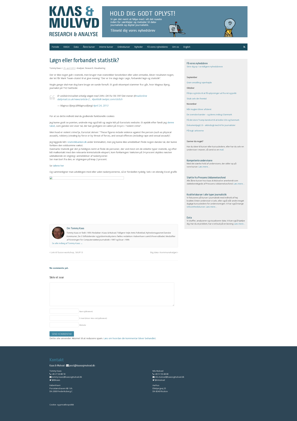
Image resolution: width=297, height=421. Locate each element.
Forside (55, 46)
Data (76, 46)
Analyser (80, 68)
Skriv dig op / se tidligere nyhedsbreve (205, 66)
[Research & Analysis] (74, 34)
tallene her (58, 165)
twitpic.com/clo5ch (112, 99)
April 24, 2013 (100, 105)
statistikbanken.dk (77, 141)
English (186, 46)
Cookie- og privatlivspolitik (62, 404)
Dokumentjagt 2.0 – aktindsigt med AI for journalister (211, 125)
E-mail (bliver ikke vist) (93, 318)
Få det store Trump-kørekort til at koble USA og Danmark (213, 120)
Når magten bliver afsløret (199, 109)
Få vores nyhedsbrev (157, 46)
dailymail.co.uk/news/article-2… (74, 99)
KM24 (66, 46)
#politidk (96, 99)
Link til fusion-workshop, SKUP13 (66, 252)
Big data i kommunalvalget (163, 252)
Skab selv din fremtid (197, 98)
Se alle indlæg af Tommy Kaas (67, 243)
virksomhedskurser (196, 206)
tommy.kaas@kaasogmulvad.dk (67, 377)
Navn (86, 311)
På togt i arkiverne (195, 130)
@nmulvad (159, 380)
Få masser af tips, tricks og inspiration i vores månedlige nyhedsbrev (175, 21)
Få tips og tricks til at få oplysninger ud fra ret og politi (211, 93)
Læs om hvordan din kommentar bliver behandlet (129, 338)
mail (222, 149)
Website (82, 325)
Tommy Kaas (55, 68)
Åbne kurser (89, 46)
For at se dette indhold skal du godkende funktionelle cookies (82, 116)
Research (89, 68)
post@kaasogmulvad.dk (82, 365)
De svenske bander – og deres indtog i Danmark (209, 114)
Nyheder (138, 46)
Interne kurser (106, 46)
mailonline (141, 95)
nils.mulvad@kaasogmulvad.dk (169, 377)
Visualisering (99, 68)
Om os (175, 46)
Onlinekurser (123, 46)
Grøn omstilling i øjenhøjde (199, 82)
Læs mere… (204, 166)
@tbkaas (55, 380)
